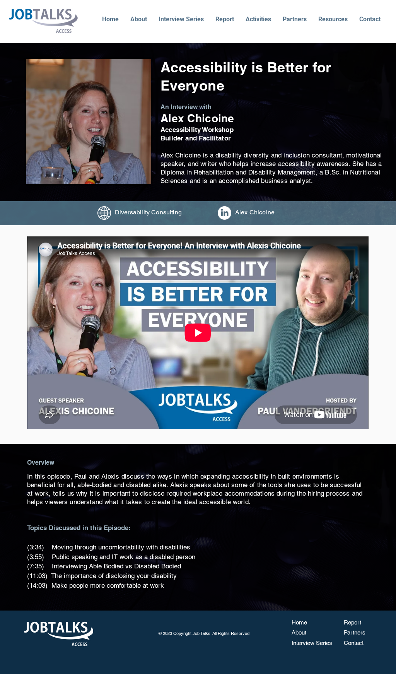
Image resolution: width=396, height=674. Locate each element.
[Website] (104, 213)
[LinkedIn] (224, 213)
